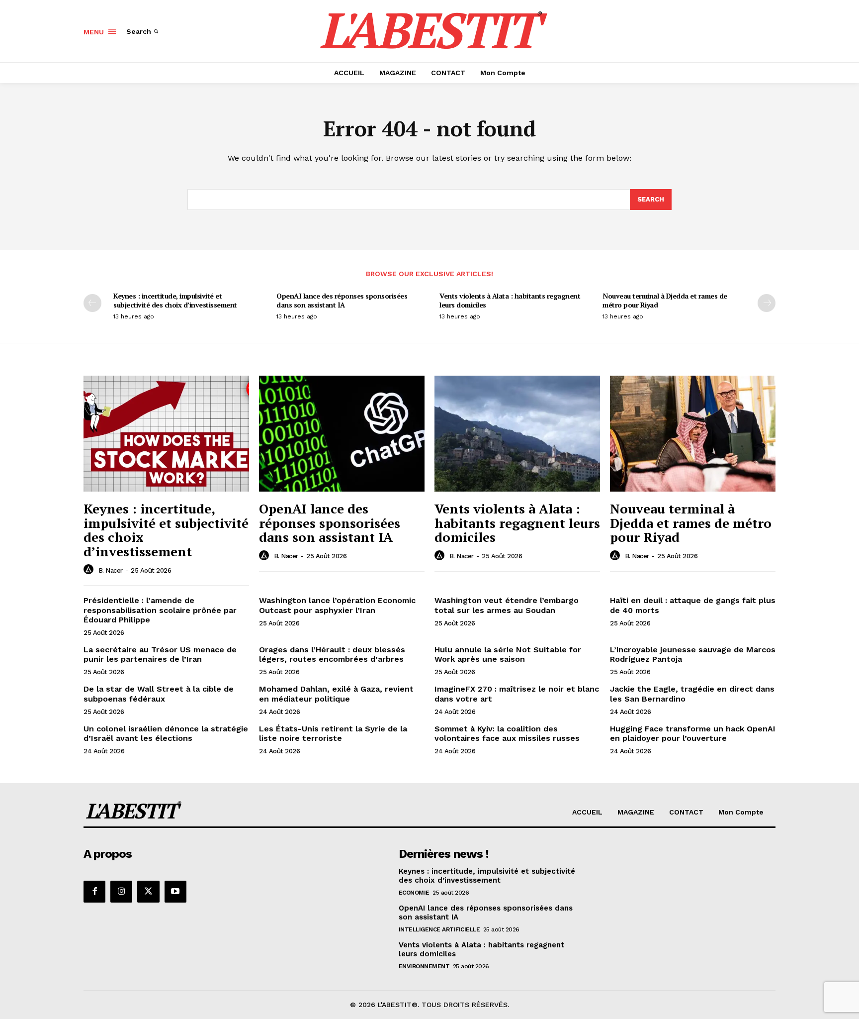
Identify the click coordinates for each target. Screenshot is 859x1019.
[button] (143, 31)
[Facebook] (94, 892)
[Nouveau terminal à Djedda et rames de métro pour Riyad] (692, 434)
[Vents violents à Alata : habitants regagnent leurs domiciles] (517, 434)
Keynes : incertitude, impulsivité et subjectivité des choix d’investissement (175, 300)
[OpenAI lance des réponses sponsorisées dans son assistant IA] (342, 434)
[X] (148, 892)
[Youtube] (175, 892)
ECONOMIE (414, 892)
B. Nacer (110, 570)
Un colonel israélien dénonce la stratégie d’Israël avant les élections (166, 733)
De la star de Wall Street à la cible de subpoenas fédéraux (159, 693)
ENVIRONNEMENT (424, 966)
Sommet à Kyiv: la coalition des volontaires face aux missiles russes (507, 733)
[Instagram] (121, 892)
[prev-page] (92, 303)
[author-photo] (90, 569)
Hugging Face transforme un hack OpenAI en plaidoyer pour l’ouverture (692, 733)
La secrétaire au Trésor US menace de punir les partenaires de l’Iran (160, 654)
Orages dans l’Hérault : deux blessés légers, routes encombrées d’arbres (332, 654)
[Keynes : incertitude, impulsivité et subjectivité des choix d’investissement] (166, 434)
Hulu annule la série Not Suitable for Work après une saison (507, 654)
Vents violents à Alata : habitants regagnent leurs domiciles (509, 300)
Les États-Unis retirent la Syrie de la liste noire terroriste (333, 733)
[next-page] (766, 303)
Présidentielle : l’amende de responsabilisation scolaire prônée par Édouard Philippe (160, 610)
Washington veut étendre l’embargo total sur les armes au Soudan (506, 605)
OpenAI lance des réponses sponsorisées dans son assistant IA (341, 300)
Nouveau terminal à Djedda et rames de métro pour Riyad (664, 300)
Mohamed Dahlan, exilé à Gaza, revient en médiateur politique (336, 693)
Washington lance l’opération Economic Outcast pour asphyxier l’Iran (337, 605)
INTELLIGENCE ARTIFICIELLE (439, 929)
